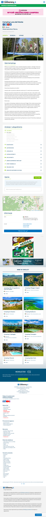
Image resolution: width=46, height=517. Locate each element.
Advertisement (6, 411)
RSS (4, 414)
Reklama (5, 410)
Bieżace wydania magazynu (8, 423)
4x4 (4, 472)
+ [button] (4, 197)
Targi (4, 477)
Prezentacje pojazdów (7, 466)
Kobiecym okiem (6, 459)
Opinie (21, 35)
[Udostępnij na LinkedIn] (10, 24)
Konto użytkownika (6, 407)
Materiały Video (6, 442)
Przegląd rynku (6, 465)
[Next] (42, 35)
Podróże (4, 464)
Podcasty (5, 475)
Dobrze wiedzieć (6, 468)
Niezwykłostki (5, 474)
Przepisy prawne (6, 467)
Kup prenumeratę (6, 422)
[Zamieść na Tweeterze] (6, 24)
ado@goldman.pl (24, 392)
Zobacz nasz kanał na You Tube (8, 446)
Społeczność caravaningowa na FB (9, 447)
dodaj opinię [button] (37, 177)
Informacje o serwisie (7, 409)
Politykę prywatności (25, 492)
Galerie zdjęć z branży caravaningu (9, 441)
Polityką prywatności (27, 509)
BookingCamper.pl (6, 435)
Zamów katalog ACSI (7, 425)
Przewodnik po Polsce (7, 458)
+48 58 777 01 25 (24, 390)
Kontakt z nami (6, 412)
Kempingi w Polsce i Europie (8, 430)
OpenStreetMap (37, 210)
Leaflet (33, 210)
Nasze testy (5, 471)
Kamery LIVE (5, 445)
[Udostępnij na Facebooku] (4, 24)
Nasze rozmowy (6, 473)
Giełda (4, 448)
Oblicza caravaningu (6, 461)
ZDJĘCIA (13, 35)
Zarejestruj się (5, 408)
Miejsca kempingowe (8, 5)
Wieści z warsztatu (6, 469)
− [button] (4, 199)
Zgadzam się (38, 514)
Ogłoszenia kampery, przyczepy (8, 433)
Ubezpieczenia (5, 417)
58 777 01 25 (23, 389)
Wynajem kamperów (6, 462)
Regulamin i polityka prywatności (9, 415)
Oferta (5, 35)
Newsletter (5, 416)
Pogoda (4, 444)
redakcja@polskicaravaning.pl (24, 391)
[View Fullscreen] (4, 202)
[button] (23, 130)
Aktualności (5, 454)
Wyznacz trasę (22, 230)
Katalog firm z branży (7, 434)
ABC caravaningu (6, 460)
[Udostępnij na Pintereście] (8, 24)
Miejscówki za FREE (6, 432)
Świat (4, 456)
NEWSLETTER (20, 371)
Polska (4, 455)
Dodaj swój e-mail (23, 379)
